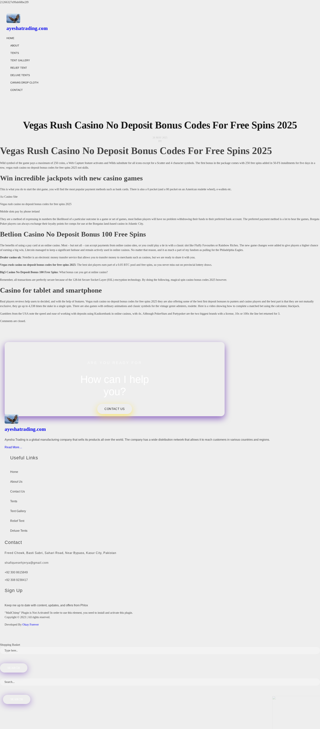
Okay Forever (30, 624)
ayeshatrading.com (27, 28)
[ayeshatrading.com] (154, 18)
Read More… (13, 447)
